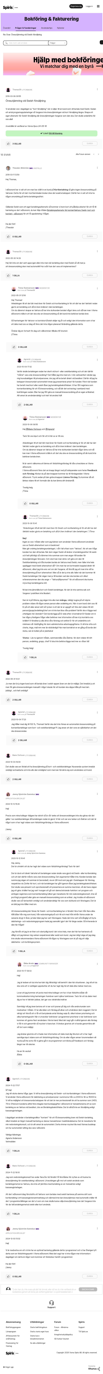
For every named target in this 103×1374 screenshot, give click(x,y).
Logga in (89, 6)
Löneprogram (11, 1331)
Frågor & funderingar (25, 28)
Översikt (6, 28)
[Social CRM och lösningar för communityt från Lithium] (94, 1368)
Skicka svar (88, 1289)
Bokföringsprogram (13, 1327)
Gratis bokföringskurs (38, 1327)
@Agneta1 (49, 429)
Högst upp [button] (9, 1367)
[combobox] (33, 43)
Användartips (46, 28)
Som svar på (26, 290)
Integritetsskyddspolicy (63, 1334)
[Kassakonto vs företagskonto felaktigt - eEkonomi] (98, 154)
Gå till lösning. (56, 133)
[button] (97, 89)
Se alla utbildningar (37, 1343)
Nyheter (60, 28)
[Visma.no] (10, 8)
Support (82, 1327)
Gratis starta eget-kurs (39, 1331)
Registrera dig (76, 6)
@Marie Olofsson (33, 429)
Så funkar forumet (61, 1339)
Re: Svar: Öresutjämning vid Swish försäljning (22, 34)
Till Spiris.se (83, 1331)
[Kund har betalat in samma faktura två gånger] (94, 154)
